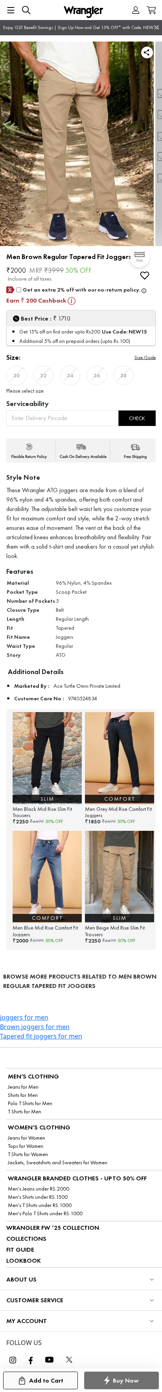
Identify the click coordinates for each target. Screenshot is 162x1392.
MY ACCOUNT (26, 1321)
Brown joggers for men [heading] (35, 1026)
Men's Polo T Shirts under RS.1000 (45, 1213)
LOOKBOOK (23, 1260)
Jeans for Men (23, 1087)
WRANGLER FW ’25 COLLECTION (52, 1227)
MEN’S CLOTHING (33, 1076)
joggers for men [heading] (24, 1017)
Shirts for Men (23, 1095)
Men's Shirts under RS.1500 (38, 1197)
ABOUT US (21, 1279)
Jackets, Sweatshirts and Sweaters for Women (57, 1162)
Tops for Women (25, 1146)
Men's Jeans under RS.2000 (38, 1188)
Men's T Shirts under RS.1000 (40, 1205)
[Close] (156, 27)
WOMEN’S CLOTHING (39, 1127)
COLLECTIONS (26, 1238)
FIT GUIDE (20, 1249)
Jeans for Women (26, 1138)
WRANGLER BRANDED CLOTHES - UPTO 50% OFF (77, 1178)
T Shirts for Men (24, 1111)
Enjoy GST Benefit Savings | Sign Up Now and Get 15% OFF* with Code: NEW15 (81, 27)
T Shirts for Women (28, 1154)
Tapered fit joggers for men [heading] (41, 1036)
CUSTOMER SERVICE (34, 1300)
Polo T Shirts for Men (30, 1103)
